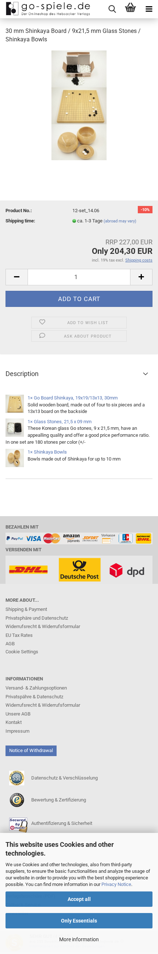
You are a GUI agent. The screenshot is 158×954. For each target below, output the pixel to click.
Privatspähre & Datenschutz (34, 696)
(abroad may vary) (120, 221)
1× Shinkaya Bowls (47, 452)
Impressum (17, 731)
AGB (10, 643)
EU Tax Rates (19, 635)
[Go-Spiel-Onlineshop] (46, 9)
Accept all (79, 899)
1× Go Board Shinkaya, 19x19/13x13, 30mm (73, 398)
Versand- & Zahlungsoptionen (36, 688)
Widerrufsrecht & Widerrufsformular (43, 626)
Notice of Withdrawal (31, 750)
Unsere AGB (18, 714)
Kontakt (14, 722)
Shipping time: (20, 221)
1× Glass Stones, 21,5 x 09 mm (59, 421)
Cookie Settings (22, 651)
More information (79, 939)
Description (22, 374)
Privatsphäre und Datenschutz (37, 618)
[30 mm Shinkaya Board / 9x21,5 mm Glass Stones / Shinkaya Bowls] (79, 105)
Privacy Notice (116, 884)
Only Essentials (79, 921)
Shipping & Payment (26, 609)
